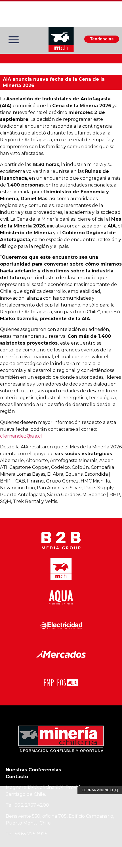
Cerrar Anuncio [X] (100, 790)
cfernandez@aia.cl (21, 436)
